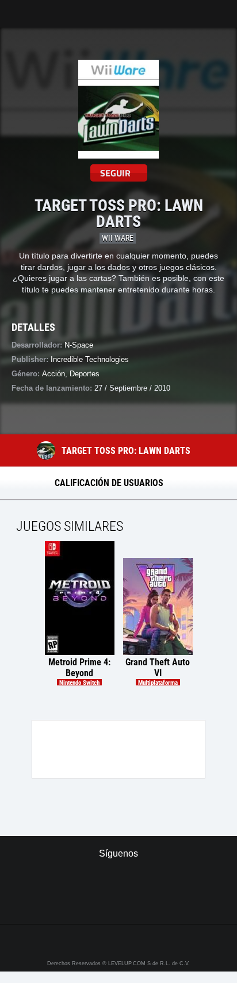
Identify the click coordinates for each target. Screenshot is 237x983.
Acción (53, 373)
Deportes (85, 373)
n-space (78, 345)
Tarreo (16, 8)
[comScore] (118, 902)
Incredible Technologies (90, 359)
